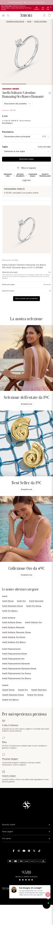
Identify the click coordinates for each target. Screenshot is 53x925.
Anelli (29, 21)
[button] (26, 177)
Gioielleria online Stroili (15, 21)
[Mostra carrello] (49, 15)
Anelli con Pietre (40, 21)
